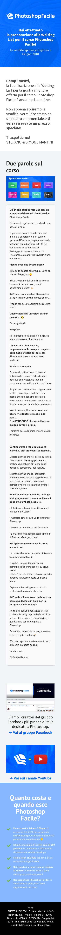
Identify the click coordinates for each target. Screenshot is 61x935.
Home (30, 907)
